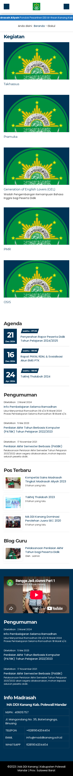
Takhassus (11, 84)
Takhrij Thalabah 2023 (40, 497)
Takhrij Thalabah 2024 (35, 376)
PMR (7, 249)
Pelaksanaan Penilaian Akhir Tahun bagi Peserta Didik (44, 550)
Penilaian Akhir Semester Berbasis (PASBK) (33, 446)
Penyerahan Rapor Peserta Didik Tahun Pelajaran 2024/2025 (43, 339)
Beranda (39, 26)
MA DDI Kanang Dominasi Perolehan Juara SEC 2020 (43, 518)
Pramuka (10, 137)
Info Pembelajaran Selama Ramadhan (30, 407)
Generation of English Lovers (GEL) (29, 189)
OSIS (7, 302)
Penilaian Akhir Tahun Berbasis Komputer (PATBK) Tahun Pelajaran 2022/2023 (32, 429)
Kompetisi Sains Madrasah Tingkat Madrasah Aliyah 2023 (45, 479)
